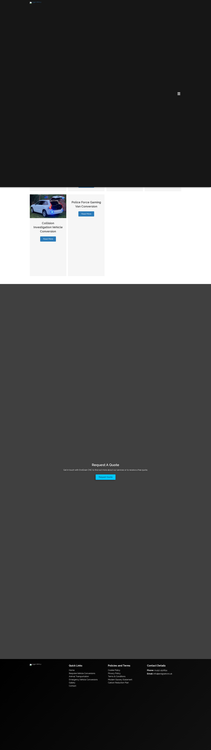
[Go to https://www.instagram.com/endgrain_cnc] (163, 679)
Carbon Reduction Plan (118, 683)
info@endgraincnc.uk (162, 674)
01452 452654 (160, 670)
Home (71, 670)
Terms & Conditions (117, 676)
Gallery (72, 683)
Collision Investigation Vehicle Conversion (48, 227)
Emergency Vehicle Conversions (83, 679)
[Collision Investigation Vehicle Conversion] (48, 206)
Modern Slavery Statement (120, 679)
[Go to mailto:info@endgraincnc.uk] (153, 679)
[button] (48, 239)
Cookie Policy (114, 670)
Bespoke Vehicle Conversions (82, 673)
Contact (72, 686)
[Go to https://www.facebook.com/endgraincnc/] (158, 679)
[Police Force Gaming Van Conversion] (86, 196)
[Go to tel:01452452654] (148, 679)
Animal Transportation (79, 676)
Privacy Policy (114, 673)
